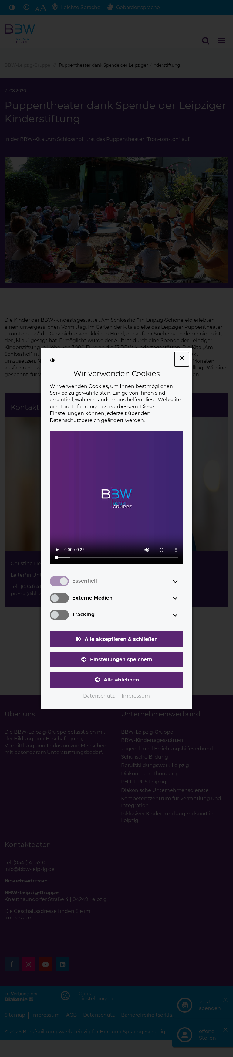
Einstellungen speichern (121, 659)
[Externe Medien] (181, 598)
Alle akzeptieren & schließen (121, 639)
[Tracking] (181, 615)
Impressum (136, 696)
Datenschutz (99, 696)
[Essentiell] (181, 581)
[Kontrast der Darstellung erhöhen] (52, 360)
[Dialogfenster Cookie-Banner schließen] (181, 359)
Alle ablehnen (121, 680)
